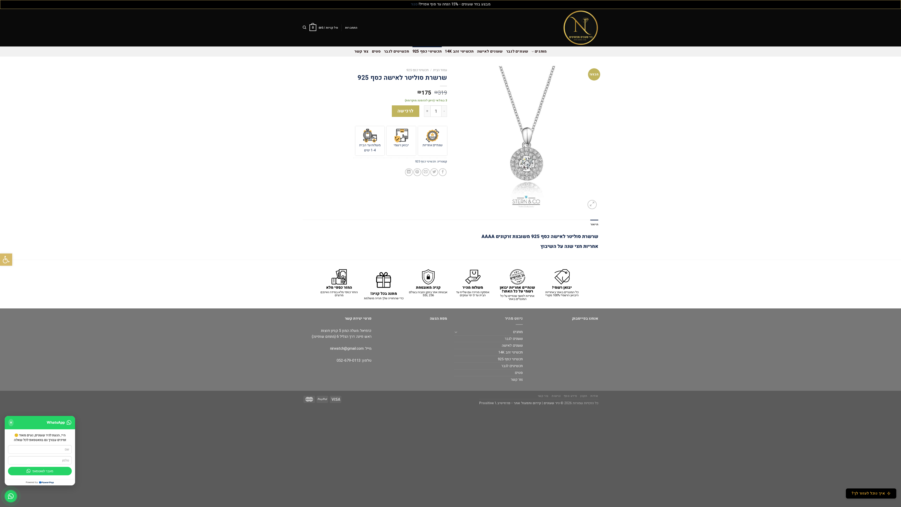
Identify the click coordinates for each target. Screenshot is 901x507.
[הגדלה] (592, 204)
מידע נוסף (570, 396)
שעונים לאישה (490, 51)
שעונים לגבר (517, 51)
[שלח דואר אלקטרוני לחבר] (426, 172)
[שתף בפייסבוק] (443, 172)
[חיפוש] (304, 27)
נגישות (556, 396)
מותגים (540, 51)
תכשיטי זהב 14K (459, 51)
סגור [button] (414, 4)
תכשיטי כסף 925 (427, 51)
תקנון (583, 396)
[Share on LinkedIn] (409, 172)
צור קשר (361, 51)
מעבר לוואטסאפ (42, 471)
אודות (594, 396)
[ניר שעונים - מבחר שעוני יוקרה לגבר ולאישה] (574, 27)
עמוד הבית (440, 70)
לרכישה (405, 111)
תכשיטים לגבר (396, 51)
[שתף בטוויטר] (434, 172)
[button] (6, 260)
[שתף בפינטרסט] (417, 172)
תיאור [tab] (594, 224)
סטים (376, 51)
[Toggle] (456, 332)
